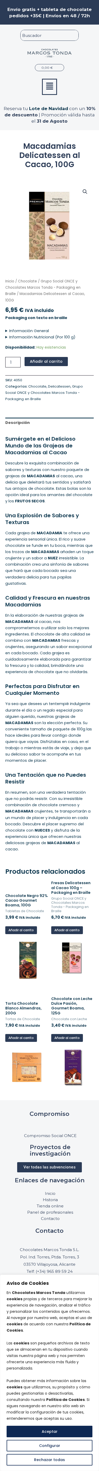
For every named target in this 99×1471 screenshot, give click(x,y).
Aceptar (50, 1431)
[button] (49, 87)
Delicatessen (59, 386)
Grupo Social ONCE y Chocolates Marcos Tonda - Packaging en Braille (43, 287)
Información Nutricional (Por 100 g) (42, 337)
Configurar (49, 1445)
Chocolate (27, 281)
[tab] (49, 423)
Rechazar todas (49, 1459)
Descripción (17, 422)
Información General (29, 330)
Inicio (9, 281)
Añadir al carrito (46, 361)
